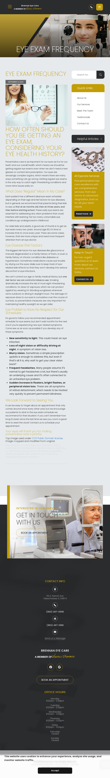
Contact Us (83, 123)
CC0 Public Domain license (47, 438)
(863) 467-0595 (55, 611)
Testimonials (83, 117)
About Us (81, 98)
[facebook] (50, 667)
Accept (55, 770)
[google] (59, 667)
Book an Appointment (34, 532)
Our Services (83, 104)
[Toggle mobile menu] (9, 6)
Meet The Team (85, 110)
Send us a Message (55, 638)
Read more (82, 213)
